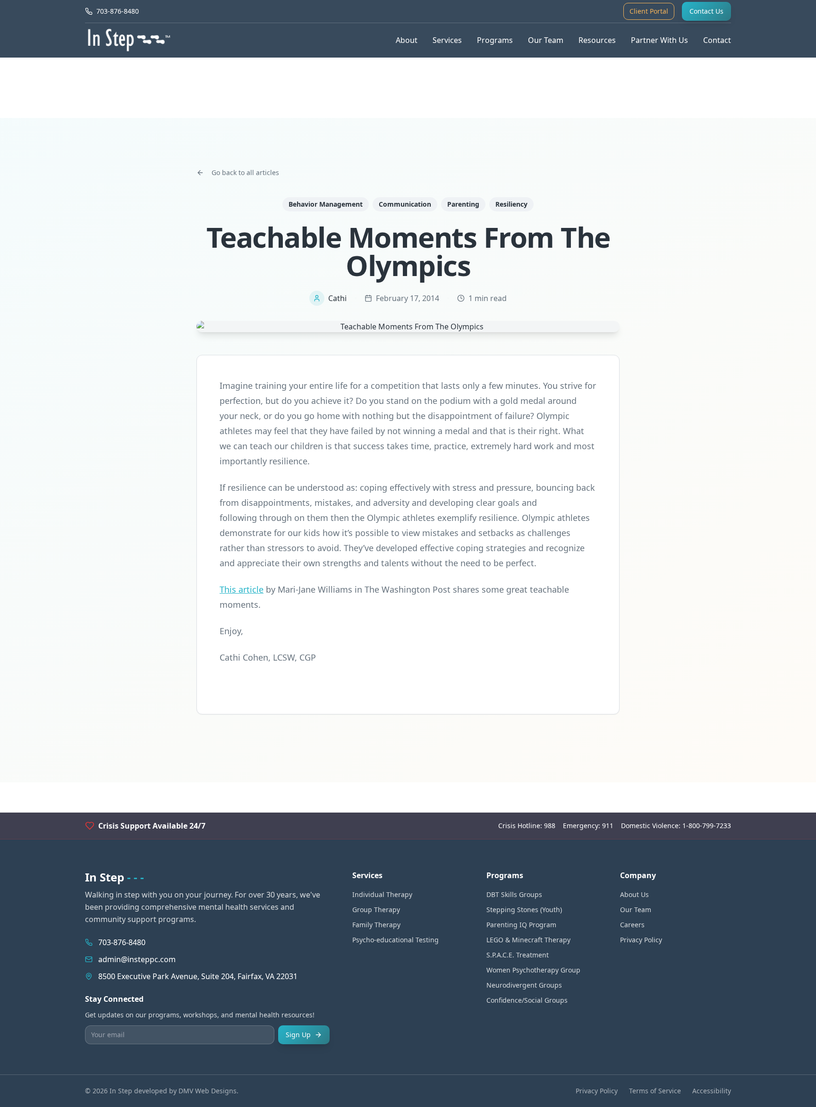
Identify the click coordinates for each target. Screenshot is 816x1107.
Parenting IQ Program (521, 924)
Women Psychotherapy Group (533, 969)
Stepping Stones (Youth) (524, 909)
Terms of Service (655, 1090)
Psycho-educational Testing (395, 939)
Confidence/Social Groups (527, 1000)
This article (242, 589)
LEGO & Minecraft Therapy (528, 939)
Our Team (545, 40)
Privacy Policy (641, 939)
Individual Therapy (382, 894)
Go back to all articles (245, 172)
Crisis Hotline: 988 (526, 825)
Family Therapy (376, 924)
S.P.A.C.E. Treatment (517, 954)
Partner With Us (659, 40)
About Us (634, 894)
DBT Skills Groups (514, 894)
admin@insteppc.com (137, 959)
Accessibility (711, 1090)
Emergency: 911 (588, 825)
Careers (632, 924)
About (406, 40)
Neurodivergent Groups (524, 985)
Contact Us (706, 11)
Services (447, 40)
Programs (495, 40)
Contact (717, 40)
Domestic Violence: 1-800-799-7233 (676, 825)
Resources (597, 40)
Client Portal (648, 11)
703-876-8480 (121, 942)
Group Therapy (376, 909)
